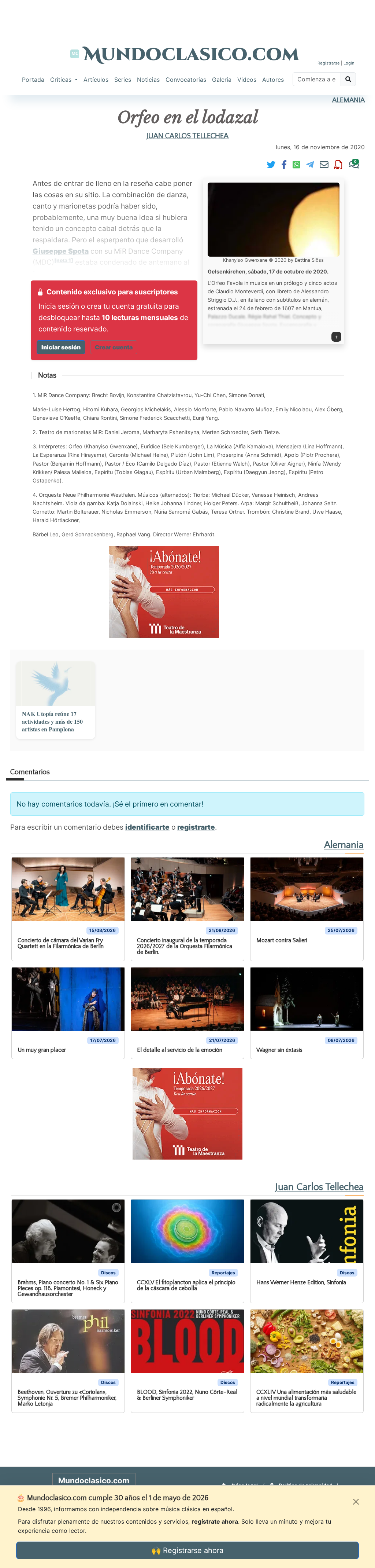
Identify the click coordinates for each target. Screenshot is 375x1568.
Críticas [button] (61, 79)
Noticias (148, 79)
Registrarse (329, 63)
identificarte (147, 827)
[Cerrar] (356, 1501)
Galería (221, 79)
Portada (33, 79)
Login (349, 63)
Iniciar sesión (61, 347)
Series (122, 79)
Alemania (348, 100)
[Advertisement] (187, 16)
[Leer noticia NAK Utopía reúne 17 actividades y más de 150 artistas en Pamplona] (55, 683)
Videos (246, 79)
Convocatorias (186, 79)
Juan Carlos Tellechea (187, 136)
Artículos (95, 79)
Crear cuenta (114, 347)
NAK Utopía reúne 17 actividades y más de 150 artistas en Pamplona (52, 721)
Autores (273, 79)
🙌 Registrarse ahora (187, 1550)
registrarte (196, 827)
